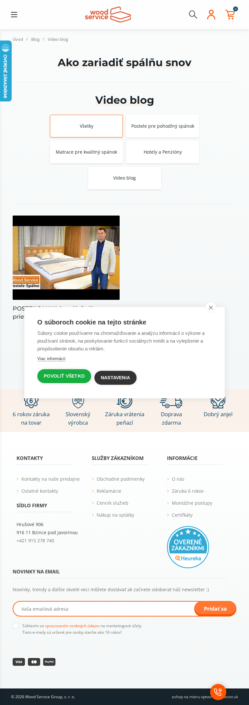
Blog (35, 39)
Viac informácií (51, 358)
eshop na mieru (186, 696)
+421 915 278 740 (35, 540)
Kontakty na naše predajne (50, 479)
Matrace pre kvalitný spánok (86, 152)
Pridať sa (215, 608)
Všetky (86, 126)
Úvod (18, 39)
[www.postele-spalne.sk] (108, 14)
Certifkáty (182, 515)
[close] (210, 307)
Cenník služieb (112, 503)
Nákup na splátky (115, 515)
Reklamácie (109, 491)
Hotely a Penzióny (163, 152)
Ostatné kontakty (39, 491)
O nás (178, 479)
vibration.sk (227, 696)
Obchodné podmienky (121, 479)
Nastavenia (115, 377)
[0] (230, 14)
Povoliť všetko (64, 376)
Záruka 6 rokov (188, 491)
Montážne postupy (192, 503)
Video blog (124, 178)
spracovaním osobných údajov (72, 626)
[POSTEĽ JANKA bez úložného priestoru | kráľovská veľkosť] (66, 258)
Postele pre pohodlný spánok (162, 126)
